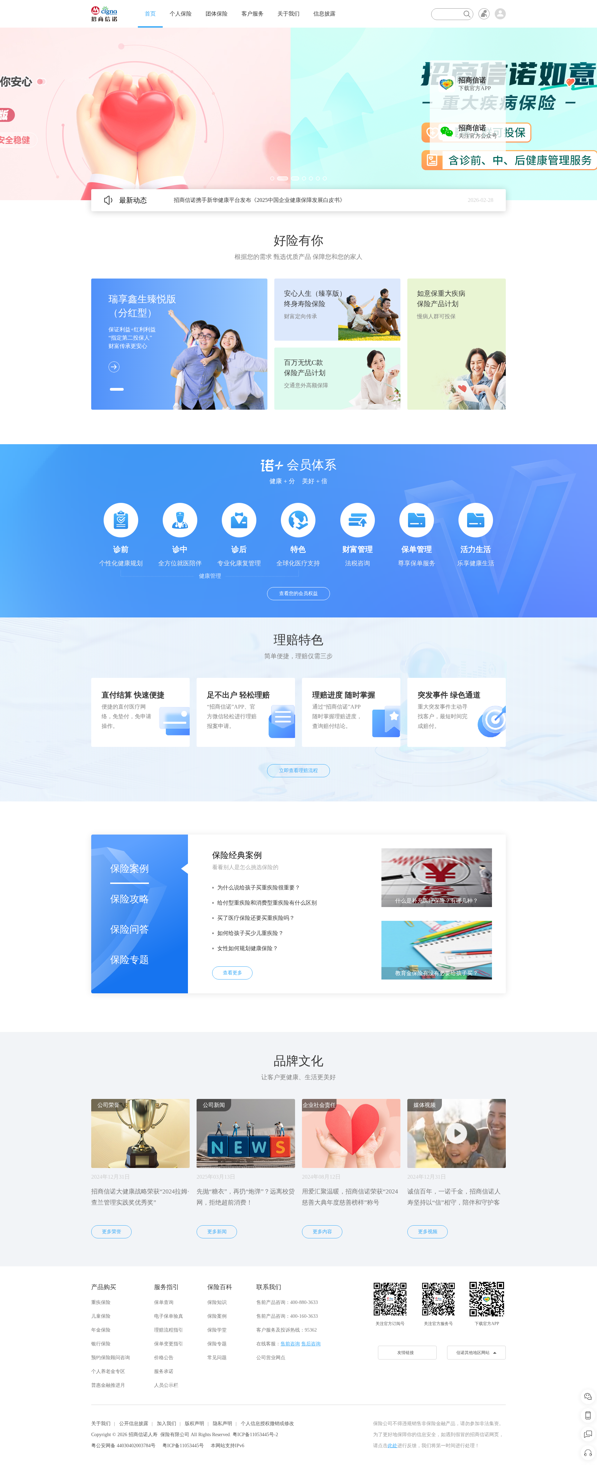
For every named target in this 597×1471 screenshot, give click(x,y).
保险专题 (129, 959)
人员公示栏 (166, 1385)
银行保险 (101, 1343)
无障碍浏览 (484, 13)
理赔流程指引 (168, 1330)
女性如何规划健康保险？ (247, 948)
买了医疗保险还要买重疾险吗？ (256, 918)
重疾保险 (101, 1302)
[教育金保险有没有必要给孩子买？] (436, 949)
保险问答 (129, 929)
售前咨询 (290, 1343)
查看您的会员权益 (298, 593)
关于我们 (288, 14)
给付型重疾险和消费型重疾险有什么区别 (267, 903)
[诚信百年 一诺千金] (104, 13)
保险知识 (217, 1302)
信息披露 (324, 14)
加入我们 (166, 1423)
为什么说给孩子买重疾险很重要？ (258, 887)
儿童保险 (101, 1316)
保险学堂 (217, 1330)
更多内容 (322, 1231)
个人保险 (181, 14)
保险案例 (129, 868)
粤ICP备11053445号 (183, 1445)
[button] (272, 178)
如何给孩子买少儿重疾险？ (250, 933)
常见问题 (217, 1357)
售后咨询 (311, 1343)
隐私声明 (222, 1423)
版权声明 (194, 1423)
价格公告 (163, 1357)
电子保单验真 (168, 1316)
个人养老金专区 (108, 1371)
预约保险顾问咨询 (110, 1357)
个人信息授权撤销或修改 (267, 1423)
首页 (150, 14)
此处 (392, 1445)
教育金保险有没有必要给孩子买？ (436, 973)
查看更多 (232, 972)
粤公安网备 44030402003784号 (123, 1445)
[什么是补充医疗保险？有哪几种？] (436, 877)
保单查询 (163, 1302)
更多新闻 (217, 1231)
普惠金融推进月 (108, 1385)
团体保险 (217, 14)
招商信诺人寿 (143, 1434)
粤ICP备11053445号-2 (255, 1434)
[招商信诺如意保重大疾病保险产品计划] (298, 114)
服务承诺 (163, 1371)
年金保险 (101, 1330)
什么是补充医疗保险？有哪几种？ (436, 901)
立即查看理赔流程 (298, 770)
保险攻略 (129, 899)
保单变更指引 (168, 1343)
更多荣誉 (111, 1231)
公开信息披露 (133, 1423)
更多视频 (427, 1231)
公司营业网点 (270, 1357)
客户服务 (252, 14)
